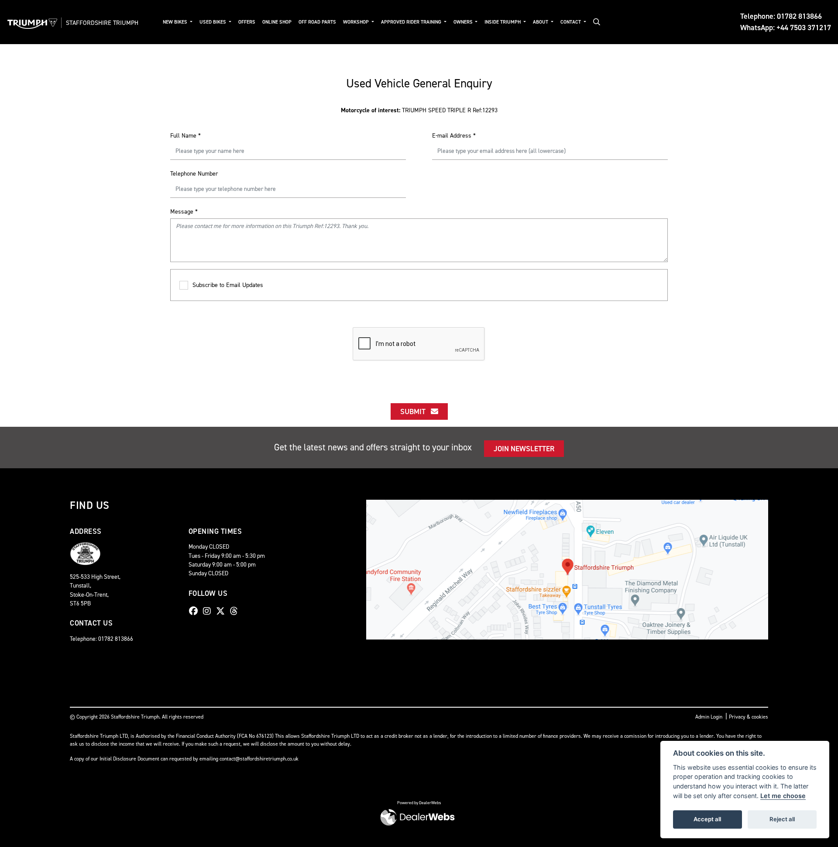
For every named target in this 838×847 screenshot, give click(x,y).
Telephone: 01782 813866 (781, 16)
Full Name (185, 135)
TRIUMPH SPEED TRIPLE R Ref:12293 (419, 110)
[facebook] (196, 611)
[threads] (236, 611)
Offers (246, 22)
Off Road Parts (317, 22)
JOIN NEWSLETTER (524, 448)
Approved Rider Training (412, 22)
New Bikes (176, 22)
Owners (463, 22)
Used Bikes (213, 22)
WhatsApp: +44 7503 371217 (785, 27)
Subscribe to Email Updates (227, 285)
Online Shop (277, 22)
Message (184, 211)
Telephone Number (194, 173)
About (541, 22)
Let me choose (783, 795)
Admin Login (708, 716)
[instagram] (209, 611)
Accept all (707, 819)
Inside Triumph (503, 22)
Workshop (356, 22)
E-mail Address (454, 135)
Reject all (782, 819)
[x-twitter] (223, 611)
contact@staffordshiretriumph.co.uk (259, 758)
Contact (571, 22)
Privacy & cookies (748, 716)
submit (415, 411)
